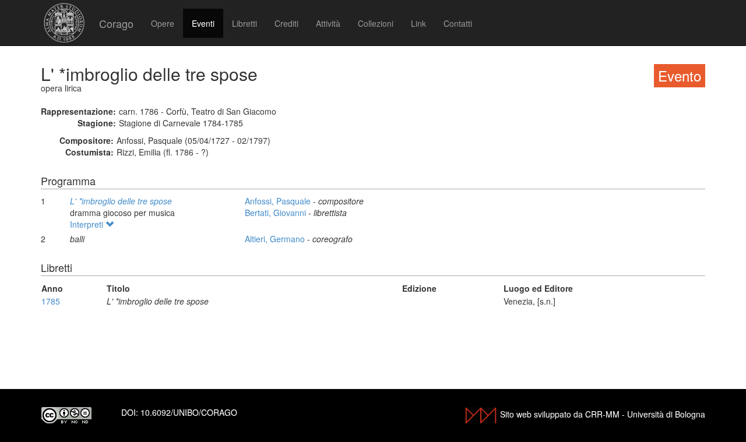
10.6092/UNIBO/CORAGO (188, 412)
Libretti (244, 23)
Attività (328, 23)
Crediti (286, 23)
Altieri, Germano (276, 239)
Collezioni (375, 23)
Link (418, 23)
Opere (162, 23)
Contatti (458, 23)
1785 (50, 301)
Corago (116, 23)
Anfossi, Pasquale (279, 201)
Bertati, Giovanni (276, 212)
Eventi (203, 23)
